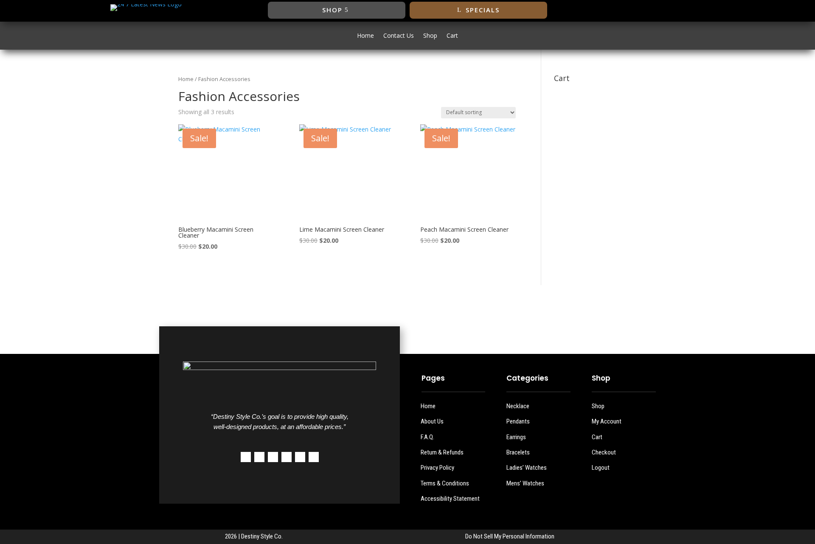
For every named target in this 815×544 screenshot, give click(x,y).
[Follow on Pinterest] (286, 457)
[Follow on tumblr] (300, 457)
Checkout (604, 452)
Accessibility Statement (450, 498)
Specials (483, 10)
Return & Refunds (442, 452)
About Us (432, 421)
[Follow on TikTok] (690, 10)
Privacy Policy (437, 467)
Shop (332, 10)
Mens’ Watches (525, 483)
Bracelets (518, 452)
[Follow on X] (656, 10)
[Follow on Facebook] (639, 10)
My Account (606, 421)
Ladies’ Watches (526, 467)
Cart (452, 36)
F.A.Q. (427, 437)
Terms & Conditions (445, 483)
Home (365, 36)
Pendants (518, 421)
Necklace (517, 406)
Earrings (516, 437)
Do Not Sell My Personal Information (509, 536)
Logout (601, 467)
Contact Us (398, 36)
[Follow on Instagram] (673, 10)
